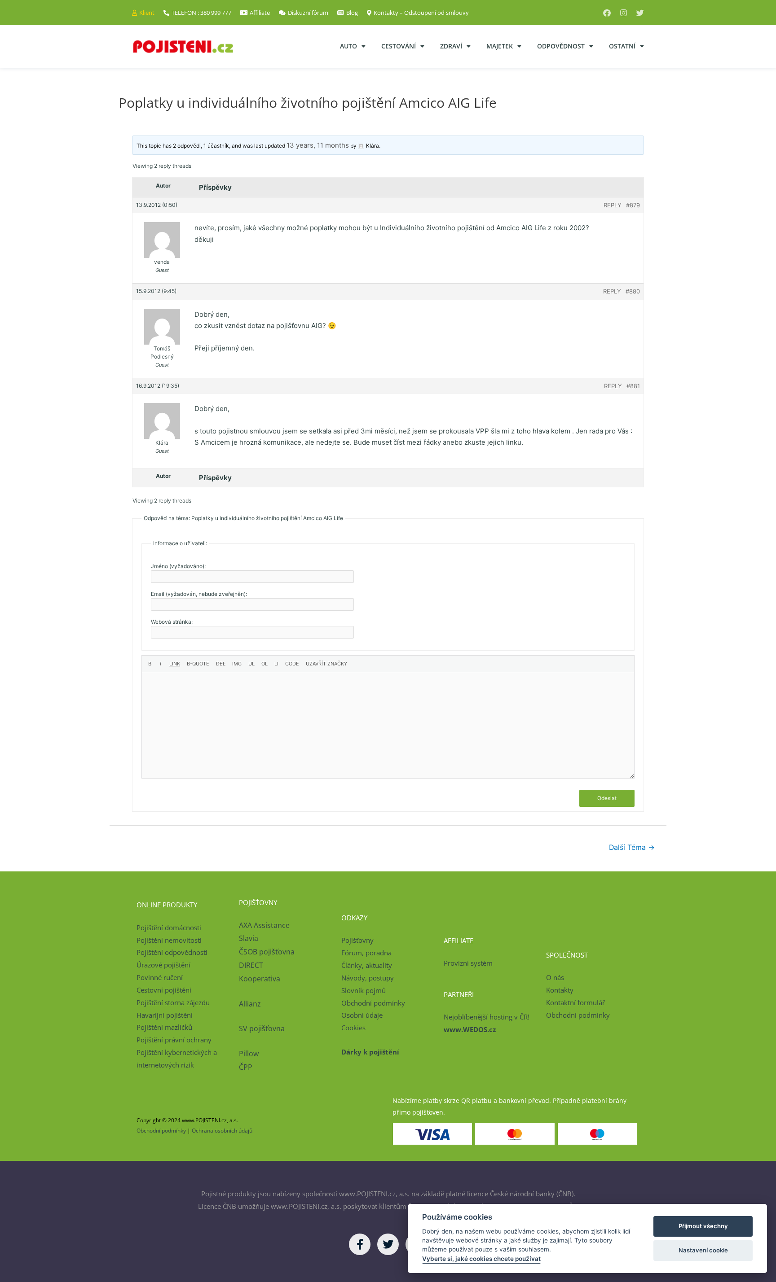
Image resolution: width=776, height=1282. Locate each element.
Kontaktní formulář (575, 1002)
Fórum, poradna (366, 952)
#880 (633, 291)
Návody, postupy (367, 977)
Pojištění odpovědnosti (172, 952)
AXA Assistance (265, 925)
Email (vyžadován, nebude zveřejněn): (199, 594)
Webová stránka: (172, 621)
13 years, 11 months (318, 145)
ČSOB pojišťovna (267, 952)
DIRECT (251, 965)
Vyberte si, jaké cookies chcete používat (481, 1258)
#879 (633, 205)
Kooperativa (259, 979)
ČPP (245, 1067)
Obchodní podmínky (373, 1002)
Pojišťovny (357, 940)
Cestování (398, 46)
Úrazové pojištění (163, 964)
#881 (633, 385)
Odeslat (607, 798)
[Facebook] (607, 13)
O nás (555, 977)
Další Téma (632, 847)
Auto (348, 46)
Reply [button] (613, 205)
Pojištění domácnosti (169, 927)
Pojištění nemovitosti (169, 940)
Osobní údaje (362, 1015)
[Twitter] (640, 13)
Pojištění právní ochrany (174, 1039)
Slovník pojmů (363, 990)
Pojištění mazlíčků (164, 1027)
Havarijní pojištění (165, 1015)
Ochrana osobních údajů (222, 1130)
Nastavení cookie (703, 1250)
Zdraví (451, 46)
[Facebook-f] (359, 1244)
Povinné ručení (160, 977)
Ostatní (622, 46)
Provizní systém (468, 962)
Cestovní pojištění (164, 989)
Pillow (249, 1054)
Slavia (248, 938)
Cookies (353, 1027)
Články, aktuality (366, 965)
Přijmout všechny (703, 1225)
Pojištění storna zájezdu (173, 1002)
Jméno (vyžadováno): (178, 566)
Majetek (499, 46)
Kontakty (559, 989)
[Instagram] (623, 13)
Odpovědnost (561, 46)
